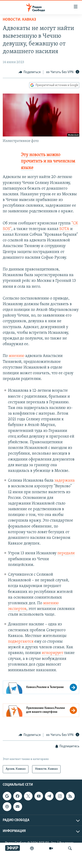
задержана (64, 481)
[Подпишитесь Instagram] (59, 796)
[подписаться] (17, 806)
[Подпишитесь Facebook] (17, 796)
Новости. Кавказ (19, 20)
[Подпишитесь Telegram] (49, 796)
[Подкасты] (7, 806)
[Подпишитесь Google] (7, 796)
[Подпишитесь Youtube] (38, 796)
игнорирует (52, 653)
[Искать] (70, 848)
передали (66, 553)
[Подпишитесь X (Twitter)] (28, 796)
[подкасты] (32, 848)
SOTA (64, 229)
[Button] (30, 72)
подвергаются (20, 642)
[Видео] (51, 848)
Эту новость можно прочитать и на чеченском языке (48, 161)
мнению (16, 356)
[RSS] (70, 796)
